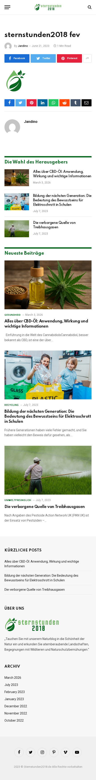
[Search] (89, 7)
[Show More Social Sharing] (87, 58)
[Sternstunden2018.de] (48, 7)
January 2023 (14, 699)
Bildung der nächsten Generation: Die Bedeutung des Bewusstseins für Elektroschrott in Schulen (62, 200)
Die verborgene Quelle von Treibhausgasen (44, 507)
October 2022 (14, 720)
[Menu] (7, 7)
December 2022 (15, 706)
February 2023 (14, 692)
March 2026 (12, 677)
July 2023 (11, 685)
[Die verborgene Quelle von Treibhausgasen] (16, 228)
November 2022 (15, 713)
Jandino (23, 45)
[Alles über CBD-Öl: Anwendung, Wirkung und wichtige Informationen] (16, 177)
